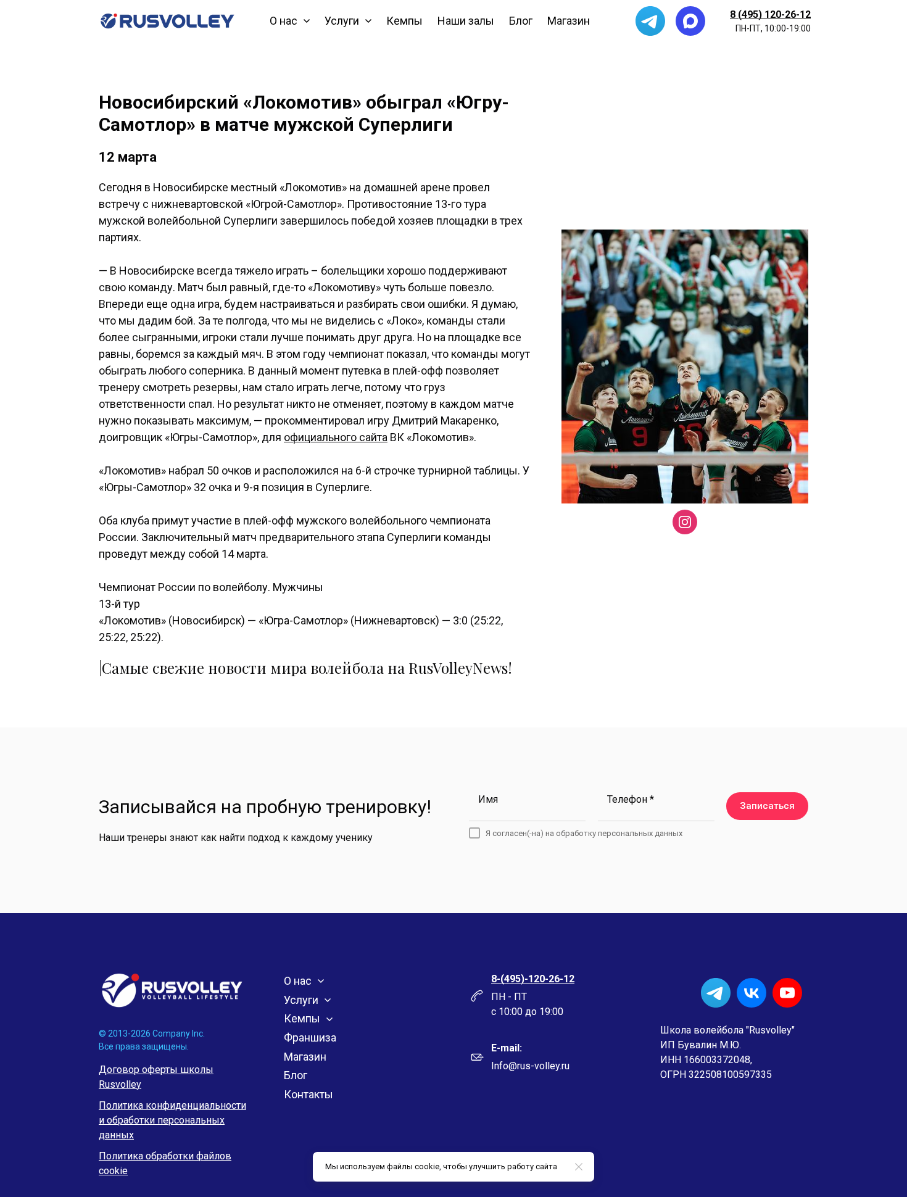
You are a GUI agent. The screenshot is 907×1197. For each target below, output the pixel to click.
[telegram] (650, 21)
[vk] (751, 993)
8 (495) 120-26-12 (770, 14)
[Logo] (167, 21)
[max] (690, 21)
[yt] (787, 993)
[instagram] (685, 522)
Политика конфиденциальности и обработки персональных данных (172, 1120)
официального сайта (335, 437)
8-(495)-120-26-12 (532, 979)
